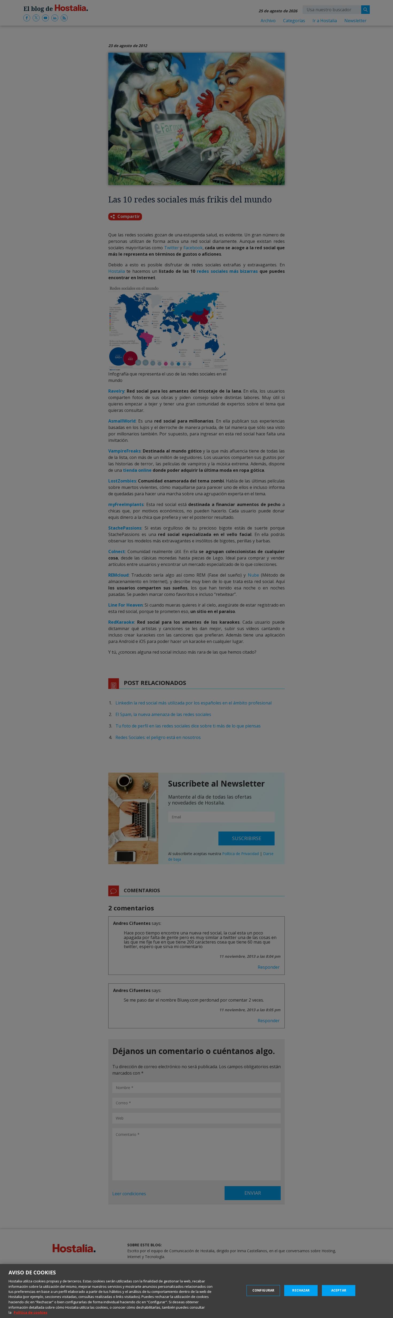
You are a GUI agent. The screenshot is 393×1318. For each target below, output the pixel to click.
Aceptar (338, 1290)
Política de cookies (30, 1312)
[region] (196, 1291)
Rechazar (301, 1290)
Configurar (263, 1290)
